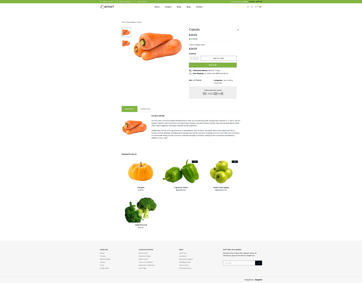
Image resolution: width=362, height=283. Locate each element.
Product (168, 7)
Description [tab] (129, 109)
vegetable (218, 83)
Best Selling (131, 22)
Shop (179, 7)
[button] (238, 30)
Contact (199, 7)
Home (124, 22)
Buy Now (213, 65)
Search (248, 7)
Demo (157, 7)
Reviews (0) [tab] (145, 109)
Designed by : (253, 280)
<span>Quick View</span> (125, 166)
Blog (188, 7)
